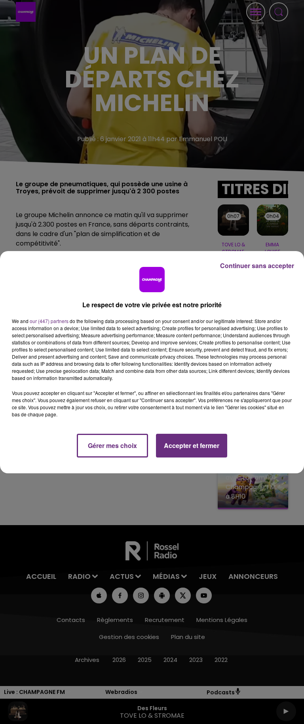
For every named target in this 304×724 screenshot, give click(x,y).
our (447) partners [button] (49, 321)
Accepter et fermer (191, 445)
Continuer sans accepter (257, 265)
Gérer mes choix (112, 445)
